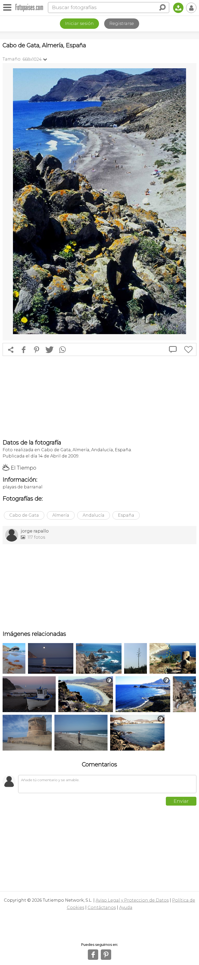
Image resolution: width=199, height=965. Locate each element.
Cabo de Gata (24, 515)
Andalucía (93, 515)
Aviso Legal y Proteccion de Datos (132, 900)
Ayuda (125, 907)
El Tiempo (19, 468)
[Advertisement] (99, 397)
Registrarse (121, 23)
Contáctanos (102, 907)
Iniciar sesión (79, 23)
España (126, 515)
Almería (60, 515)
